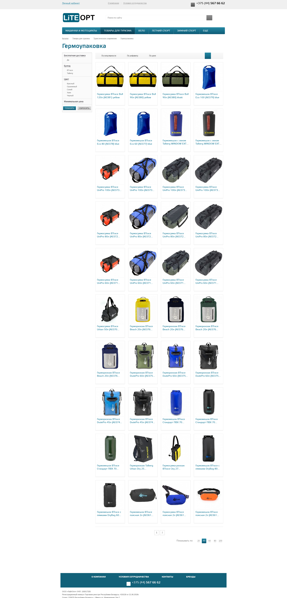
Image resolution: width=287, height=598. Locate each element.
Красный (70, 84)
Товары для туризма (117, 30)
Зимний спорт (186, 30)
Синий (69, 90)
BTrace (70, 70)
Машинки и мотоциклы (81, 30)
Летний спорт (161, 30)
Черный (70, 96)
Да (68, 60)
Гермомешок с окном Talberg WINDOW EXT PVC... (174, 143)
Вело (141, 30)
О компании (113, 3)
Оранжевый (72, 87)
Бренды (190, 577)
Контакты (167, 577)
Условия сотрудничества (135, 3)
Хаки (69, 93)
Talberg (70, 73)
